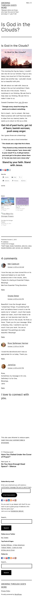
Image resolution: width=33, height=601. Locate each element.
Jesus (29, 246)
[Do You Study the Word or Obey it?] (22, 201)
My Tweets (4, 537)
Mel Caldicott (13, 264)
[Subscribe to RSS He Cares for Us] (11, 500)
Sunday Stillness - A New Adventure (12, 545)
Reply (3, 290)
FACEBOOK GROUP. (17, 511)
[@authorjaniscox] (3, 170)
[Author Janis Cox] (1, 170)
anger (7, 246)
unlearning (27, 248)
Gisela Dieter (13, 296)
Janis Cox (24, 246)
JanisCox (5, 241)
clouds (12, 246)
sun (22, 248)
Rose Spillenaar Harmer (18, 343)
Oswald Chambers (6, 248)
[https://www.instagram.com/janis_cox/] (15, 500)
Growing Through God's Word (8, 5)
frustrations (17, 246)
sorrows (18, 248)
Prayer (12, 243)
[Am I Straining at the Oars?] (7, 201)
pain (13, 248)
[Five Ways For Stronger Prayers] (7, 216)
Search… (4, 517)
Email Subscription (9, 495)
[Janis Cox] (8, 170)
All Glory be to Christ (8, 550)
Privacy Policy (5, 591)
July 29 (21, 102)
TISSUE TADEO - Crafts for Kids (11, 547)
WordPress (18, 594)
